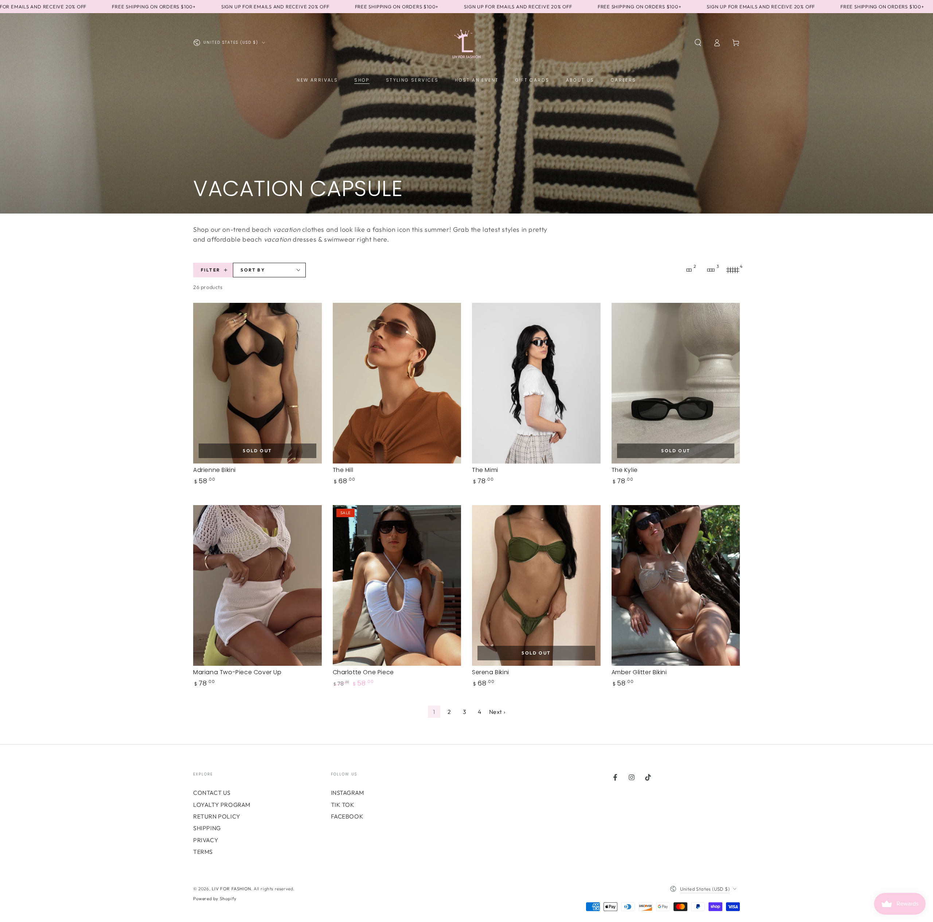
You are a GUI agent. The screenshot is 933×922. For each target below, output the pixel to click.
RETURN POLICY (217, 816)
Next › (497, 711)
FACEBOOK (347, 816)
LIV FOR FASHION (231, 888)
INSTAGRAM (347, 792)
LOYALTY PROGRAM (221, 804)
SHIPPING (207, 828)
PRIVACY (205, 840)
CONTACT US (212, 792)
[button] (697, 43)
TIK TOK (343, 804)
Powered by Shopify (215, 898)
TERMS (203, 851)
